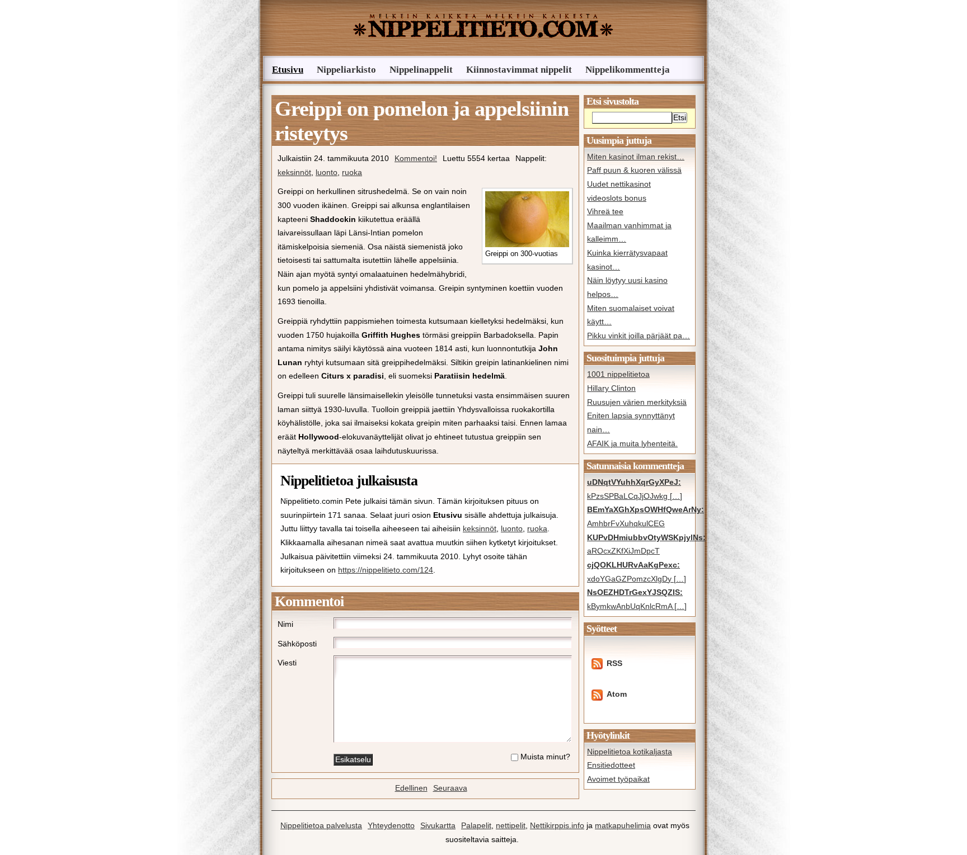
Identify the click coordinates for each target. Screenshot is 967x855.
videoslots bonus (616, 198)
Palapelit (476, 825)
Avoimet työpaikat (618, 779)
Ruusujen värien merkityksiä (637, 402)
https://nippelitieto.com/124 (385, 570)
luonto (326, 172)
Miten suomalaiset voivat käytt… (630, 315)
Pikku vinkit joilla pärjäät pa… (638, 336)
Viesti (287, 663)
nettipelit (510, 825)
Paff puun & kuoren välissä (634, 170)
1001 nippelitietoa (618, 374)
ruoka (352, 172)
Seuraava (450, 788)
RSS (614, 663)
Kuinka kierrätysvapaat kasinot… (627, 260)
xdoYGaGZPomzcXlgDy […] (636, 572)
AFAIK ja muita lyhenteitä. (632, 444)
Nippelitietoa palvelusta (321, 825)
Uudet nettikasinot (619, 184)
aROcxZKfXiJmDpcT (639, 544)
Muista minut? (545, 757)
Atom (617, 694)
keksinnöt (294, 172)
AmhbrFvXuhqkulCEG (639, 517)
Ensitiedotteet (611, 765)
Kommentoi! (416, 158)
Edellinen (411, 788)
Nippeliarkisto (346, 69)
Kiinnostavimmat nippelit (519, 69)
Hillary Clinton (611, 388)
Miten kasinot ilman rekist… (635, 157)
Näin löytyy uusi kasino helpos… (627, 287)
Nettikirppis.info (557, 825)
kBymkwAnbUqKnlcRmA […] (637, 599)
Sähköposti (297, 644)
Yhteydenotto (391, 825)
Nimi (285, 624)
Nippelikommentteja (627, 69)
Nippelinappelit (421, 69)
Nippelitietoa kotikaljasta (629, 752)
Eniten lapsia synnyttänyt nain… (631, 423)
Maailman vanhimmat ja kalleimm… (629, 232)
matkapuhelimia (623, 825)
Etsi (679, 118)
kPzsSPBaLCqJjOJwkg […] (634, 489)
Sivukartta (438, 825)
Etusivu (287, 69)
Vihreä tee (605, 211)
